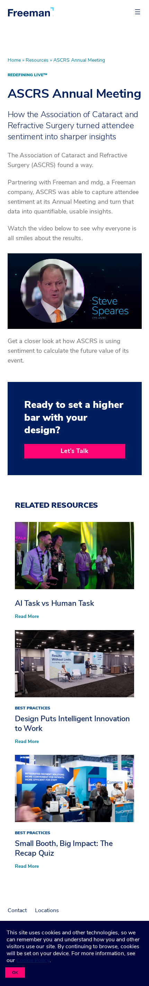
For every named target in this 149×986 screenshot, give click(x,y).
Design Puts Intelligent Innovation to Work (72, 723)
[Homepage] (31, 12)
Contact (17, 910)
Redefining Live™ (27, 75)
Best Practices (32, 708)
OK (15, 972)
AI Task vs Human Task (54, 603)
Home (14, 60)
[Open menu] (137, 12)
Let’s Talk (74, 451)
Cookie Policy (32, 960)
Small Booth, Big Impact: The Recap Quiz (64, 848)
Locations (47, 910)
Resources (37, 60)
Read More (27, 617)
